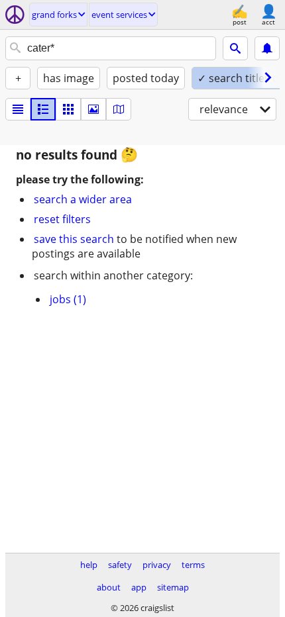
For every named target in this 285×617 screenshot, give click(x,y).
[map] (118, 109)
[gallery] (93, 109)
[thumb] (43, 109)
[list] (17, 109)
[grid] (68, 109)
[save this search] (267, 48)
